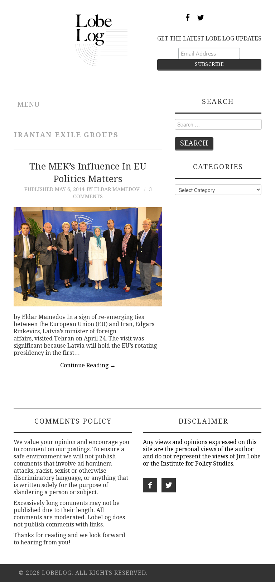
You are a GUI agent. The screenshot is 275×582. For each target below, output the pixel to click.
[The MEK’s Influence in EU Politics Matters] (88, 256)
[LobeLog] (101, 39)
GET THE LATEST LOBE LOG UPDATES (209, 38)
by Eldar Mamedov (113, 189)
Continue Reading (88, 365)
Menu (28, 104)
